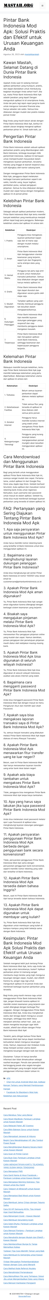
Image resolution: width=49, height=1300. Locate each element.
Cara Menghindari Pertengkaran (18, 1272)
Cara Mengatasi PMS (13, 1171)
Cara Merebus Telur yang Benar (17, 1115)
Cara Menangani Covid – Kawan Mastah (21, 1216)
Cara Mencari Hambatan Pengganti (19, 1283)
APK (8, 1078)
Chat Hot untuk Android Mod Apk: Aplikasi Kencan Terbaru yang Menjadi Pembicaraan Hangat (24, 1085)
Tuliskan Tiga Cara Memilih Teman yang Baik (23, 1251)
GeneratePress (24, 1296)
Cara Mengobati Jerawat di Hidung (19, 1136)
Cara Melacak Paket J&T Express (18, 1126)
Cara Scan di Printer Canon (15, 1154)
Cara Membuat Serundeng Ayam (18, 1220)
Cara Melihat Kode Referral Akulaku (19, 1268)
